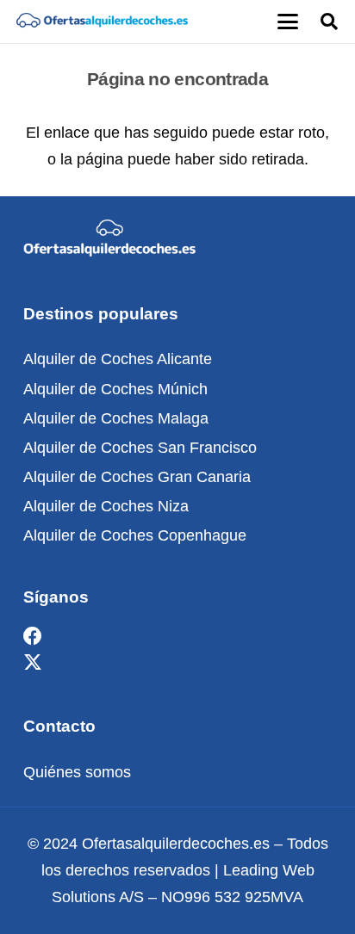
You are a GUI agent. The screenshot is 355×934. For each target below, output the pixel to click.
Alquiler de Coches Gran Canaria (137, 477)
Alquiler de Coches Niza (106, 506)
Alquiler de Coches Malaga (116, 418)
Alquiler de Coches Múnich (115, 389)
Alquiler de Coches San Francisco (140, 447)
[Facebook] (32, 636)
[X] (32, 663)
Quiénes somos (77, 772)
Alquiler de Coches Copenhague (134, 535)
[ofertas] (102, 21)
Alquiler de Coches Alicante (117, 359)
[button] (287, 21)
